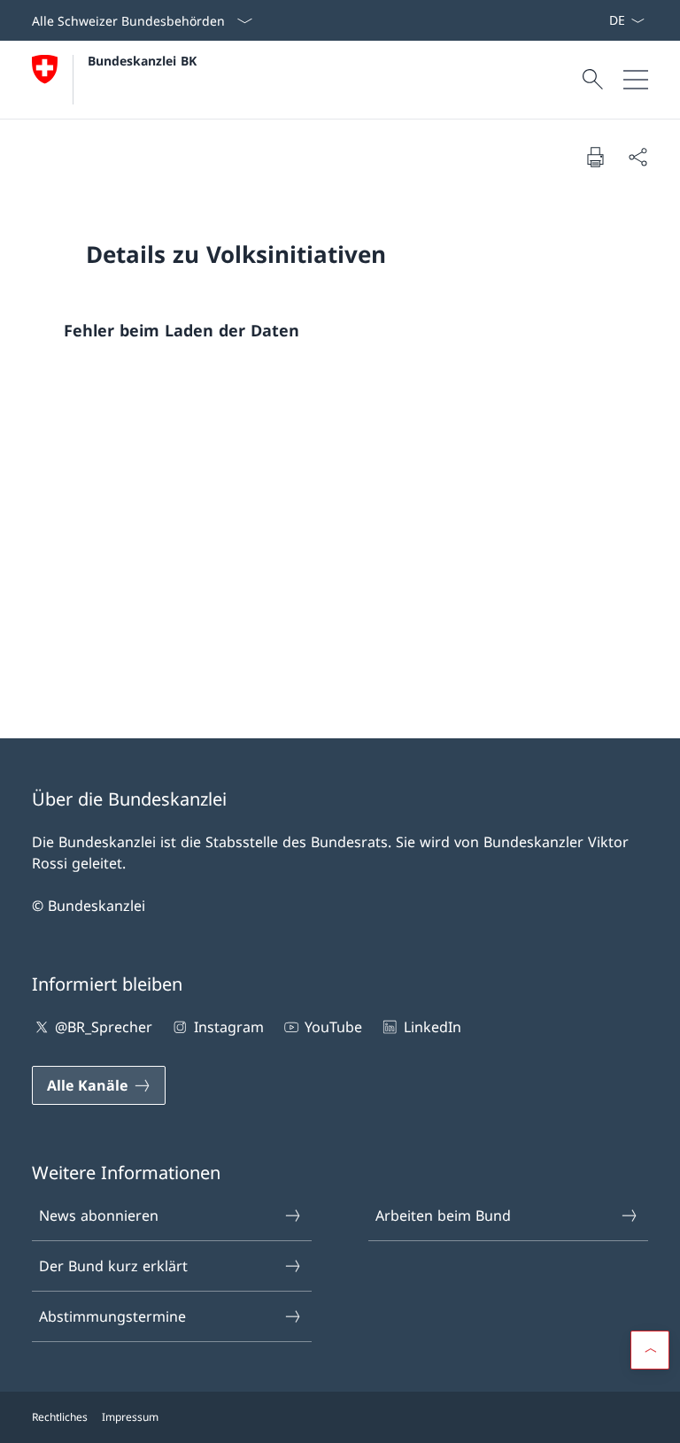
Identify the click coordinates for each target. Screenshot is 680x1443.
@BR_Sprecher (103, 1027)
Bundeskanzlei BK (142, 60)
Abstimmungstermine (112, 1316)
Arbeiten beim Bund (443, 1215)
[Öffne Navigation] (635, 79)
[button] (649, 1350)
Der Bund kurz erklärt (113, 1266)
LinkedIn (432, 1027)
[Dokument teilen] (637, 156)
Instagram (228, 1027)
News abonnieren (98, 1215)
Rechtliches (60, 1416)
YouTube (333, 1027)
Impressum (130, 1416)
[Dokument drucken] (595, 156)
